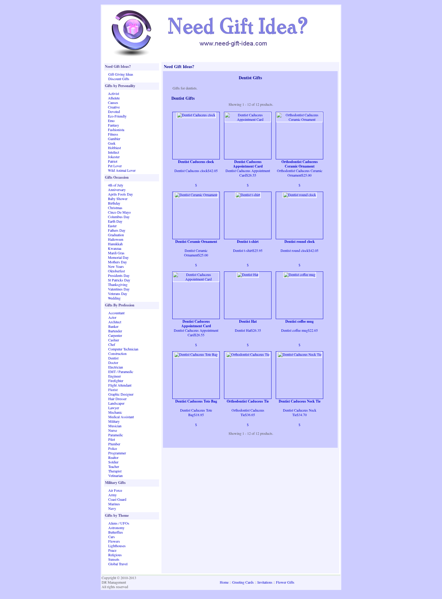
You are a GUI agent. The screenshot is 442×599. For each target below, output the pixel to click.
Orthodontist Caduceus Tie (248, 401)
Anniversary (117, 189)
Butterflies (115, 532)
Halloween (115, 239)
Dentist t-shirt (248, 241)
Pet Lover (115, 165)
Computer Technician (123, 349)
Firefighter (115, 380)
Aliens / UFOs (118, 523)
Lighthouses (117, 545)
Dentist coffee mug (299, 321)
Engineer (114, 376)
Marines (114, 503)
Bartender (115, 330)
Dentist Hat (248, 321)
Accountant (116, 312)
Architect (114, 321)
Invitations (264, 582)
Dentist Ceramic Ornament (196, 241)
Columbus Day (119, 216)
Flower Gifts (285, 582)
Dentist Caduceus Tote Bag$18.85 (196, 412)
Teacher (113, 466)
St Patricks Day (119, 280)
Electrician (115, 367)
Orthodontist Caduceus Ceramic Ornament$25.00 (299, 172)
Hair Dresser (117, 398)
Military (114, 421)
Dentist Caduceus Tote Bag (196, 401)
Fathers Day (116, 230)
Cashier (113, 339)
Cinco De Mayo (119, 212)
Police (112, 448)
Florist (113, 389)
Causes (113, 102)
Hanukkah (115, 243)
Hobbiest (114, 147)
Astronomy (116, 527)
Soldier (113, 461)
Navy (112, 508)
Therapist (114, 471)
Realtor (113, 457)
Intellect (113, 152)
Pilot (111, 439)
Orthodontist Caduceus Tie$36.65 (248, 412)
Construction (117, 353)
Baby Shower (117, 198)
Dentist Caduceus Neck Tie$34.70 (299, 412)
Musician (114, 425)
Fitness (113, 134)
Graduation (116, 234)
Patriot (112, 161)
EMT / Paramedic (120, 371)
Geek (111, 143)
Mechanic (115, 412)
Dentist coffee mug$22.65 (299, 330)
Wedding (114, 298)
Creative (114, 107)
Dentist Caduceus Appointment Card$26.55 (248, 172)
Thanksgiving (117, 284)
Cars (111, 536)
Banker (113, 326)
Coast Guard (117, 499)
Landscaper (116, 403)
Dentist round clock (299, 241)
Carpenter (115, 335)
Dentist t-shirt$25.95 (247, 250)
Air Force (115, 490)
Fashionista (116, 129)
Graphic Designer (121, 394)
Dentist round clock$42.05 (299, 250)
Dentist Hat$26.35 (248, 330)
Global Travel (117, 563)
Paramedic (115, 434)
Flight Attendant (119, 385)
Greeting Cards (243, 582)
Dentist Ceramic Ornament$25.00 (196, 252)
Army (112, 494)
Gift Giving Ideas (120, 74)
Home (224, 582)
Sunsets (113, 559)
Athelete (114, 98)
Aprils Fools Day (120, 194)
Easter (112, 225)
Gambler (114, 138)
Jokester (114, 156)
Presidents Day (119, 275)
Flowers (114, 541)
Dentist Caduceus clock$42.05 (196, 170)
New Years (116, 266)
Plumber (114, 443)
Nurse (112, 430)
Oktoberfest (116, 270)
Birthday (114, 203)
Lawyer (113, 407)
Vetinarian (115, 475)
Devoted (114, 111)
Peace (112, 550)
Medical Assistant (121, 416)
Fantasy (113, 125)
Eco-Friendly (117, 116)
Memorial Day (118, 257)
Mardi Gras (116, 252)
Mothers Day (117, 261)
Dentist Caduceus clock (196, 161)
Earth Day (115, 221)
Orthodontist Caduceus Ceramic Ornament (299, 163)
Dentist (113, 358)
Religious (115, 554)
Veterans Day (117, 293)
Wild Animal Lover (122, 170)
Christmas (115, 207)
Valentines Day (119, 289)
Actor (112, 317)
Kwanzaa (114, 248)
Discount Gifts (118, 78)
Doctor (113, 362)
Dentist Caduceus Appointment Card (248, 163)
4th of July (115, 185)
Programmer (117, 452)
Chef (111, 344)
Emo (111, 120)
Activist (113, 93)
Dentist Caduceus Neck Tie (300, 401)
